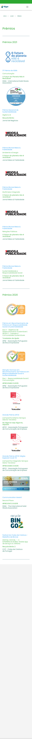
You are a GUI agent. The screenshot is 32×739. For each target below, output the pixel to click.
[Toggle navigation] (27, 6)
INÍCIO (4, 16)
